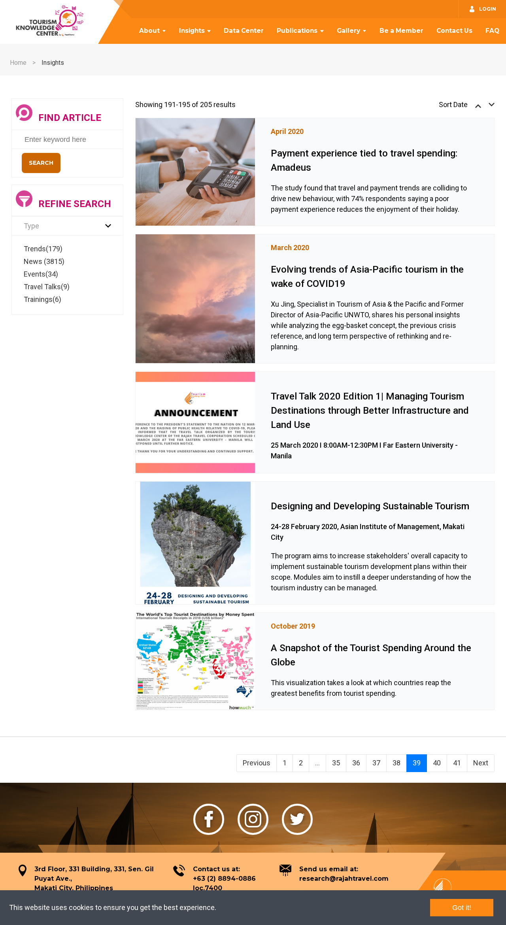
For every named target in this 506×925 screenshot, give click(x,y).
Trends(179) (43, 249)
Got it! (461, 908)
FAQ (492, 30)
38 (396, 763)
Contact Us (454, 30)
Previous (256, 763)
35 (336, 763)
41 (457, 763)
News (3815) (44, 261)
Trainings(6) (42, 299)
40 (437, 763)
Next (480, 763)
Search (41, 162)
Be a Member (401, 30)
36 (356, 763)
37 (376, 763)
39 (417, 763)
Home (18, 62)
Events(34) (41, 274)
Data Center (244, 30)
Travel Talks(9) (47, 287)
